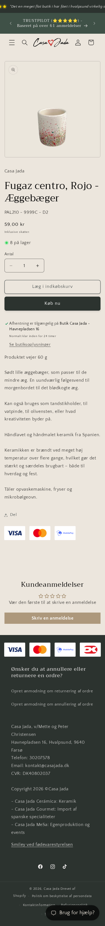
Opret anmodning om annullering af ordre (52, 704)
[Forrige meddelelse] (10, 23)
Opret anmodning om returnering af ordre (52, 691)
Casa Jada (52, 889)
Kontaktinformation (39, 905)
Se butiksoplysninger (30, 344)
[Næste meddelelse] (94, 23)
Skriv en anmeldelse (53, 618)
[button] (11, 42)
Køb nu (52, 303)
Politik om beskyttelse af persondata (62, 896)
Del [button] (13, 515)
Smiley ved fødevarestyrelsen (42, 844)
